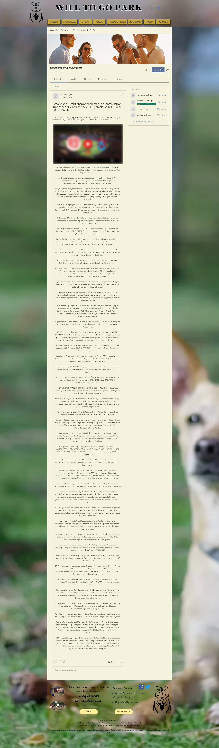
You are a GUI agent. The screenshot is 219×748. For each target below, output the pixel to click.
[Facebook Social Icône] (141, 686)
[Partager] (121, 94)
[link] (58, 79)
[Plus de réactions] (63, 662)
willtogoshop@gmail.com (125, 702)
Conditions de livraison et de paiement (132, 730)
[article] (88, 383)
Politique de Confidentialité (153, 730)
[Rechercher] (146, 69)
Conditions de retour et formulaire (58, 730)
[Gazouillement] (147, 686)
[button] (152, 8)
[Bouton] (98, 8)
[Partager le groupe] (167, 69)
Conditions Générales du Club (113, 730)
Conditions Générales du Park (95, 730)
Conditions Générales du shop (77, 730)
